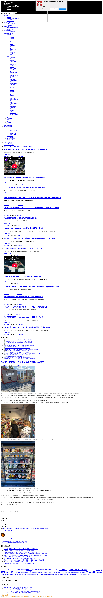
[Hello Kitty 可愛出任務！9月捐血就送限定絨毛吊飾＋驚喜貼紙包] (18, 340)
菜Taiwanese (12, 52)
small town (17, 528)
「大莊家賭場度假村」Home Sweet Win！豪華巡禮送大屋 (23, 317)
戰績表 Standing (13, 134)
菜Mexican (12, 48)
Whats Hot (13, 530)
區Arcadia (12, 60)
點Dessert (9, 122)
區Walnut (12, 111)
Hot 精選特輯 (6, 123)
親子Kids (60, 574)
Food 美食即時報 (7, 30)
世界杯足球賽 (10, 127)
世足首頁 (12, 129)
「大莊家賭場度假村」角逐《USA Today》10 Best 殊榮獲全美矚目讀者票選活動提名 (32, 198)
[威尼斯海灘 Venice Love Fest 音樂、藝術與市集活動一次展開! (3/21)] (19, 358)
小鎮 (31, 528)
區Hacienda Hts (13, 80)
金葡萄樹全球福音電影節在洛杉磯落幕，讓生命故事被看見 (23, 297)
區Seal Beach (13, 104)
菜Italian (11, 44)
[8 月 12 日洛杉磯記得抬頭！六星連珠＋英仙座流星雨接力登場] (18, 342)
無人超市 (37, 528)
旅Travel (24, 574)
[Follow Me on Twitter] (21, 596)
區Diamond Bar (13, 72)
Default (29, 570)
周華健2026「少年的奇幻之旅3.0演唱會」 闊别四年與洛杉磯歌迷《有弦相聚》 (30, 238)
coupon (15, 569)
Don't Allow (53, 8)
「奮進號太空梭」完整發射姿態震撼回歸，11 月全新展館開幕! (24, 177)
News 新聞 (7, 530)
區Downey (12, 73)
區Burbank (12, 65)
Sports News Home (46, 572)
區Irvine (11, 81)
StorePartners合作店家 (9, 145)
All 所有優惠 (9, 25)
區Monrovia (12, 91)
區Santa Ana (12, 102)
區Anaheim (12, 59)
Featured (63, 570)
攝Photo (20, 574)
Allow (62, 8)
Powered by (39, 9)
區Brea (11, 63)
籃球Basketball (10, 136)
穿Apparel (47, 574)
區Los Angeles (13, 88)
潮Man (32, 574)
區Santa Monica (13, 103)
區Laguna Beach (13, 83)
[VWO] (43, 9)
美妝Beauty (53, 574)
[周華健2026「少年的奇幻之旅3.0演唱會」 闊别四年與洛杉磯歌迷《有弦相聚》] (21, 349)
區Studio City (13, 106)
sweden (27, 528)
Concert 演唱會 (10, 29)
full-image (84, 570)
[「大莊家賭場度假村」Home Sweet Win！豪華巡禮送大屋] (17, 357)
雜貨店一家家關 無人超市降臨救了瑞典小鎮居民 (22, 362)
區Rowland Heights (14, 99)
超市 (43, 528)
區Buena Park (13, 64)
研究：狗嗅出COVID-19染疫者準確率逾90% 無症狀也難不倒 (14, 542)
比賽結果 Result (13, 133)
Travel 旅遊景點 (68, 572)
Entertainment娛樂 (38, 570)
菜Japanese (12, 45)
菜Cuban (12, 40)
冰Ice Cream (9, 118)
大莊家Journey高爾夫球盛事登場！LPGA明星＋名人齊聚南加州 (25, 307)
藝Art (57, 574)
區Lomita (12, 87)
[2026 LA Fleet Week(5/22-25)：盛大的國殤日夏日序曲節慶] (17, 348)
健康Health (99, 572)
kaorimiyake (6, 156)
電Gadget (83, 574)
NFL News (9, 141)
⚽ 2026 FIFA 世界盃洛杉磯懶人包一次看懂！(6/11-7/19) (23, 248)
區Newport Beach (14, 94)
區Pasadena (12, 96)
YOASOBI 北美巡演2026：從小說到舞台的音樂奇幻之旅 (22, 276)
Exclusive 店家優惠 (11, 23)
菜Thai (11, 53)
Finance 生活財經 (8, 142)
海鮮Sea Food (13, 49)
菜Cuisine (9, 34)
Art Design (2, 569)
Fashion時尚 (55, 570)
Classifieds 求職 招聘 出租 (10, 125)
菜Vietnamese (13, 54)
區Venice (12, 110)
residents (12, 528)
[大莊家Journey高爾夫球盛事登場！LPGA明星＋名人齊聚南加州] (18, 356)
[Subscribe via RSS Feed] (8, 596)
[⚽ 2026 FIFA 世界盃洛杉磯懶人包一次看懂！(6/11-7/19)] (17, 350)
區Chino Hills (13, 68)
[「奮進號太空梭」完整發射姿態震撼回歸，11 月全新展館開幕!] (18, 341)
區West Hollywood (14, 114)
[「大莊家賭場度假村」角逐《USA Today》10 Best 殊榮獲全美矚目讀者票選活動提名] (23, 344)
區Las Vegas (12, 84)
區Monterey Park (13, 92)
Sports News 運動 (8, 126)
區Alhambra (12, 57)
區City (8, 56)
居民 (34, 528)
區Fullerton (12, 76)
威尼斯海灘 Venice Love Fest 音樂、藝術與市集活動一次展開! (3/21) (27, 327)
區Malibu (12, 90)
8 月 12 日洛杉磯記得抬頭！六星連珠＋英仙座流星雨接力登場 (24, 187)
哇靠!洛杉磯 (5, 595)
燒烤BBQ (12, 37)
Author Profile (15, 539)
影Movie (15, 574)
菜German (12, 42)
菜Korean (12, 46)
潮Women (36, 574)
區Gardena (12, 77)
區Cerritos (12, 67)
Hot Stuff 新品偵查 (11, 31)
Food (68, 569)
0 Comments (20, 156)
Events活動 (47, 570)
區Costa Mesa (13, 71)
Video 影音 (74, 572)
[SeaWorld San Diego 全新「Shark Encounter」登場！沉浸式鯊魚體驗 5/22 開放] (22, 353)
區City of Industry (14, 69)
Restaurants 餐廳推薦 (8, 33)
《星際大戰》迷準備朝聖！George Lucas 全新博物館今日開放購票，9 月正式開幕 (31, 208)
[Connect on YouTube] (47, 596)
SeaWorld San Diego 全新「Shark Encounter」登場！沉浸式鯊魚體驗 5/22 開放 (31, 287)
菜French (12, 41)
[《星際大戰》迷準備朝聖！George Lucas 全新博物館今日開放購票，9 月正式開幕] (22, 345)
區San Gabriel (13, 100)
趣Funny (78, 574)
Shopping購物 (34, 572)
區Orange (12, 95)
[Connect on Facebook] (34, 596)
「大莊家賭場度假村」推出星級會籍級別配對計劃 (20, 218)
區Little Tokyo (13, 86)
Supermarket (23, 528)
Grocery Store (6, 528)
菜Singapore (12, 50)
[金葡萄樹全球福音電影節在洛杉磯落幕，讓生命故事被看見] (17, 354)
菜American (12, 36)
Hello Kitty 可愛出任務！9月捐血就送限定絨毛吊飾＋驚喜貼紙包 (25, 149)
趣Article (73, 574)
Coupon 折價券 (7, 22)
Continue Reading (7, 154)
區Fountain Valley (14, 75)
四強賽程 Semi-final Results (16, 132)
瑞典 (41, 528)
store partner (52, 572)
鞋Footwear (88, 574)
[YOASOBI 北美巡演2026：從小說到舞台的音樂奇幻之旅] (16, 352)
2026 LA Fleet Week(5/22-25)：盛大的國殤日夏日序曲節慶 (23, 228)
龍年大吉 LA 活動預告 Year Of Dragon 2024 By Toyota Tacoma (18, 146)
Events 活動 (6, 26)
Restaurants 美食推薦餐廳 (22, 572)
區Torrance (12, 107)
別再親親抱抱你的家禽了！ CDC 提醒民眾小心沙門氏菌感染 (14, 541)
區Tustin (11, 109)
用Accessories (41, 574)
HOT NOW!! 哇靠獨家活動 (12, 27)
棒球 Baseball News (11, 139)
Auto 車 (6, 569)
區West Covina (13, 113)
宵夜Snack (9, 119)
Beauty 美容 (10, 569)
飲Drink (8, 117)
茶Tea (8, 115)
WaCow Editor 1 (4, 365)
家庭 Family (10, 574)
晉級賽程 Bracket (13, 130)
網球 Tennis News (11, 138)
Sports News (39, 572)
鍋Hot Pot (9, 121)
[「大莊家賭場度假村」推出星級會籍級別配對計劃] (15, 346)
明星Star (29, 574)
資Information (67, 574)
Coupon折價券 (21, 570)
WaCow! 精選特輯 (81, 572)
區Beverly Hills (13, 61)
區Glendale (12, 79)
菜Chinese (12, 38)
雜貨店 (46, 528)
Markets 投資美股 (10, 143)
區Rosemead (13, 98)
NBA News (12, 137)
